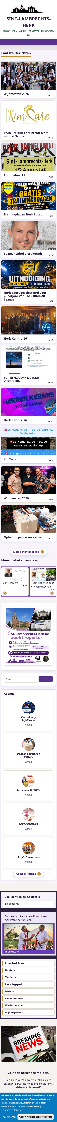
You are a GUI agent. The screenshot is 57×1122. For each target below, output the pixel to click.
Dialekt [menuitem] (9, 991)
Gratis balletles (28, 824)
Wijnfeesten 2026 (16, 94)
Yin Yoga (10, 459)
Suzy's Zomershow (28, 857)
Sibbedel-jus (12, 903)
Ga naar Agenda (26, 873)
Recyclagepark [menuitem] (14, 984)
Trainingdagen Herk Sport (23, 214)
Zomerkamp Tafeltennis (28, 719)
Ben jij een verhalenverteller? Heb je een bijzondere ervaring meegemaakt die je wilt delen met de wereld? (29, 1083)
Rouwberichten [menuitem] (14, 963)
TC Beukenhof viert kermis (23, 254)
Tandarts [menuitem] (10, 977)
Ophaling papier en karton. (23, 537)
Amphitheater (12, 951)
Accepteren (9, 1117)
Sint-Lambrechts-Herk (28, 22)
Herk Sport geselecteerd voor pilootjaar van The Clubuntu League (25, 296)
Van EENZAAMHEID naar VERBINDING (21, 379)
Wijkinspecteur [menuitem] (14, 1012)
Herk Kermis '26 (15, 338)
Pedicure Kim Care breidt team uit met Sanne (26, 134)
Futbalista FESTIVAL (29, 790)
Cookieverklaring (11, 1110)
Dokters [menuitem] (10, 970)
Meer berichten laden (26, 551)
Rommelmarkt (14, 175)
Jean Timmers (10, 583)
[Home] (28, 7)
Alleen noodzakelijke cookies (35, 1117)
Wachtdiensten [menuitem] (14, 1005)
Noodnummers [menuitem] (14, 998)
